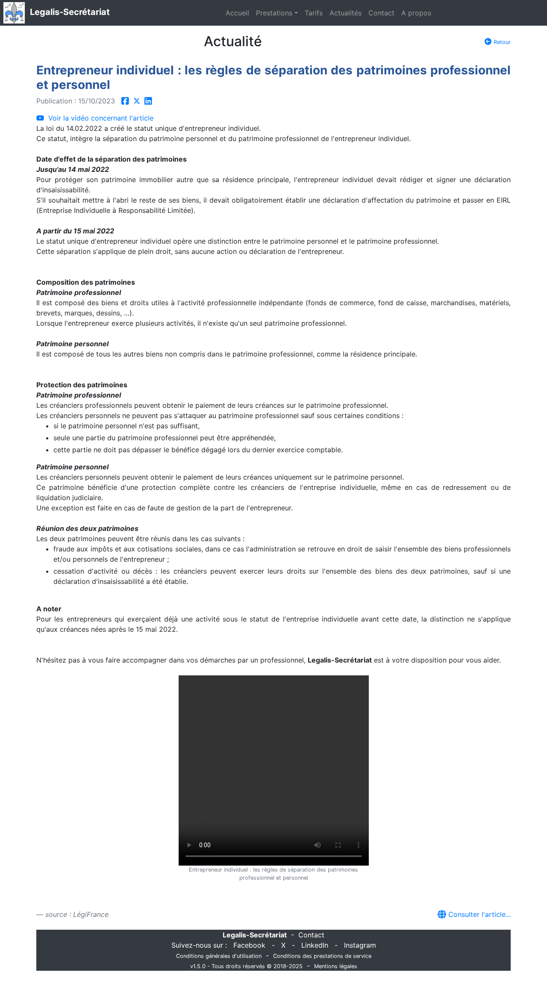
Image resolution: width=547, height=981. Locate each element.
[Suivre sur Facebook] (125, 101)
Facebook (249, 945)
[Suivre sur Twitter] (136, 101)
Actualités (345, 13)
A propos (416, 13)
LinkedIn (314, 945)
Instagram (360, 945)
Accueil (237, 13)
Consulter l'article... (478, 914)
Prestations (274, 13)
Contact (381, 13)
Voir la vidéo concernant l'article (98, 118)
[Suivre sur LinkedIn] (148, 101)
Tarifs (314, 13)
